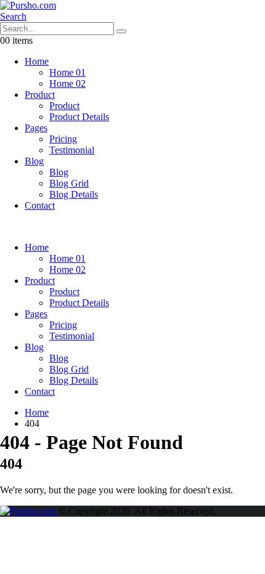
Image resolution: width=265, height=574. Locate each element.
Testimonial (71, 150)
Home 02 (67, 83)
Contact (40, 205)
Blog (34, 161)
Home (37, 61)
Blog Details (73, 194)
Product (40, 94)
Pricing (63, 139)
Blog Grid (69, 183)
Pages (36, 128)
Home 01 (67, 72)
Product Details (79, 116)
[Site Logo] (28, 5)
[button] (13, 16)
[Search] (121, 31)
